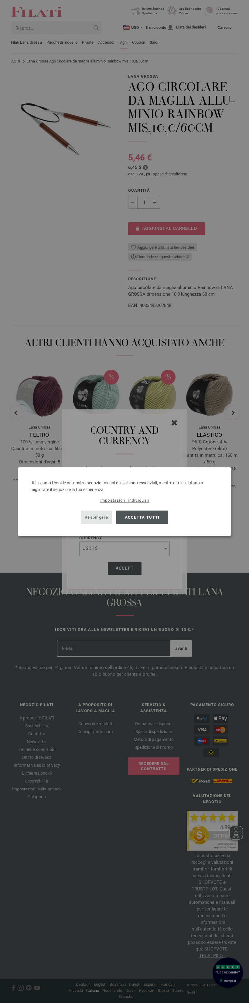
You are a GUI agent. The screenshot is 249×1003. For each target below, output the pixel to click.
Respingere (96, 517)
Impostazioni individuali (124, 500)
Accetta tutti (142, 517)
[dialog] (124, 501)
